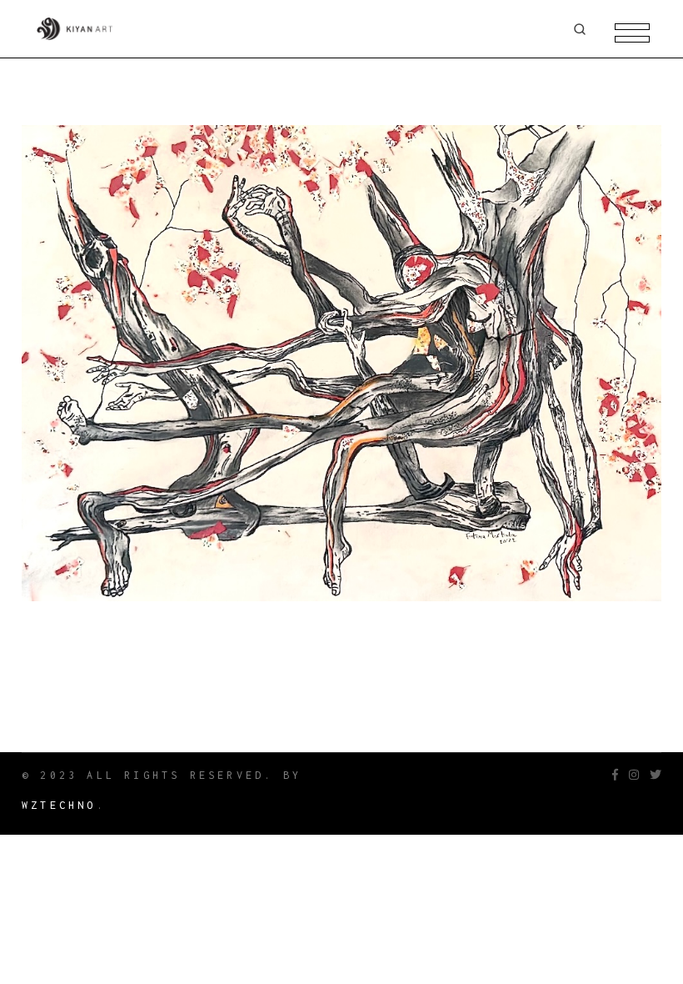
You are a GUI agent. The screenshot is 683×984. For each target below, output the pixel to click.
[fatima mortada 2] (341, 363)
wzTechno (59, 805)
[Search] (579, 29)
